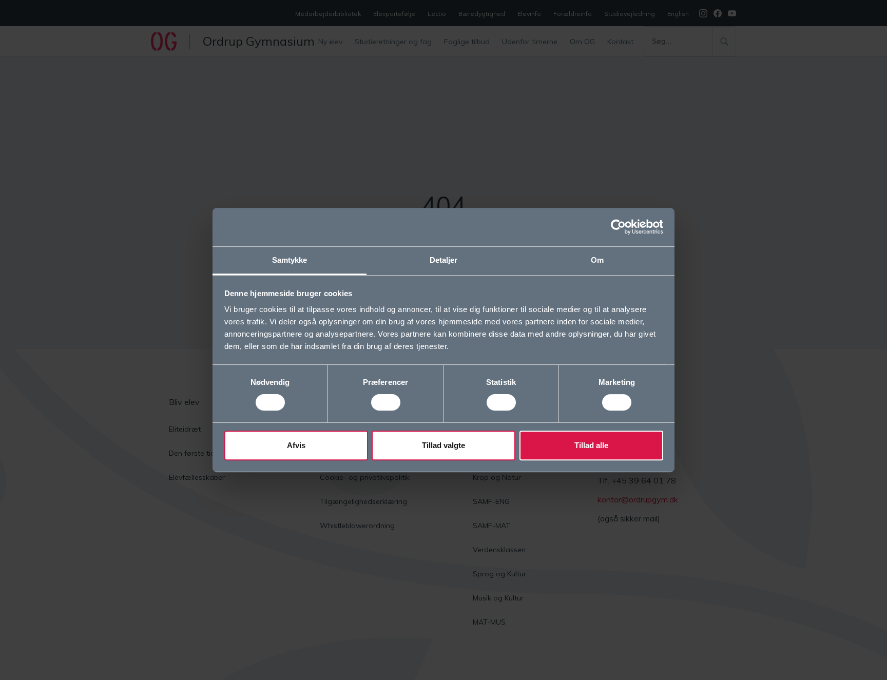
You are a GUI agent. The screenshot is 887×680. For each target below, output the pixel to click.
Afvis (296, 445)
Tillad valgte (443, 445)
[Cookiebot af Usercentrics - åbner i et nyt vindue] (618, 227)
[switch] (385, 402)
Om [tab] (597, 260)
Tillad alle (591, 445)
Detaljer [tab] (444, 260)
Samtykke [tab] (289, 260)
